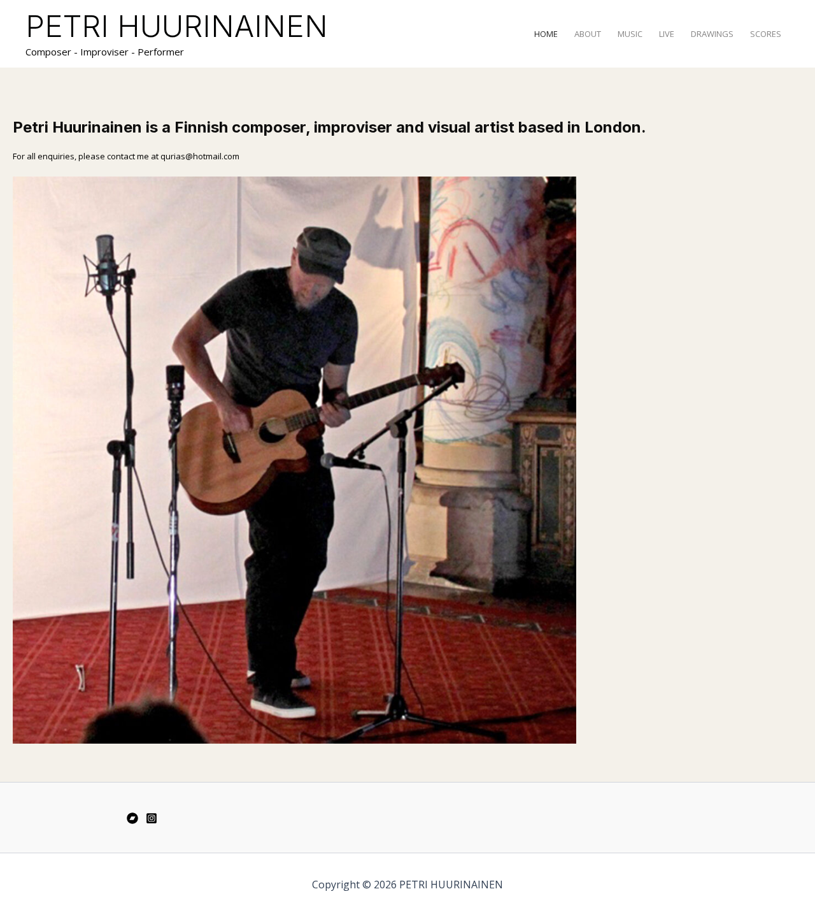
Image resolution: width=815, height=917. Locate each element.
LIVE (666, 34)
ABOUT (587, 34)
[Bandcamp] (132, 818)
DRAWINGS (712, 34)
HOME (546, 34)
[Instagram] (151, 818)
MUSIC (630, 34)
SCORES (765, 34)
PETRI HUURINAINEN (176, 26)
